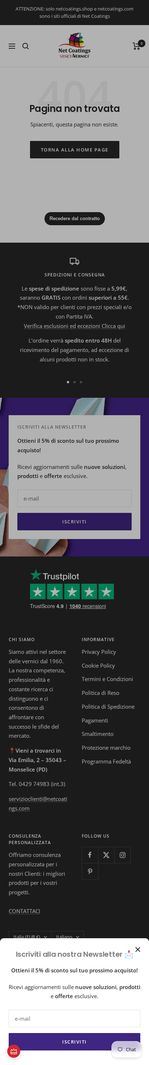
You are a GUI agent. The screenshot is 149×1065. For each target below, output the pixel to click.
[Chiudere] (137, 949)
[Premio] (13, 1051)
